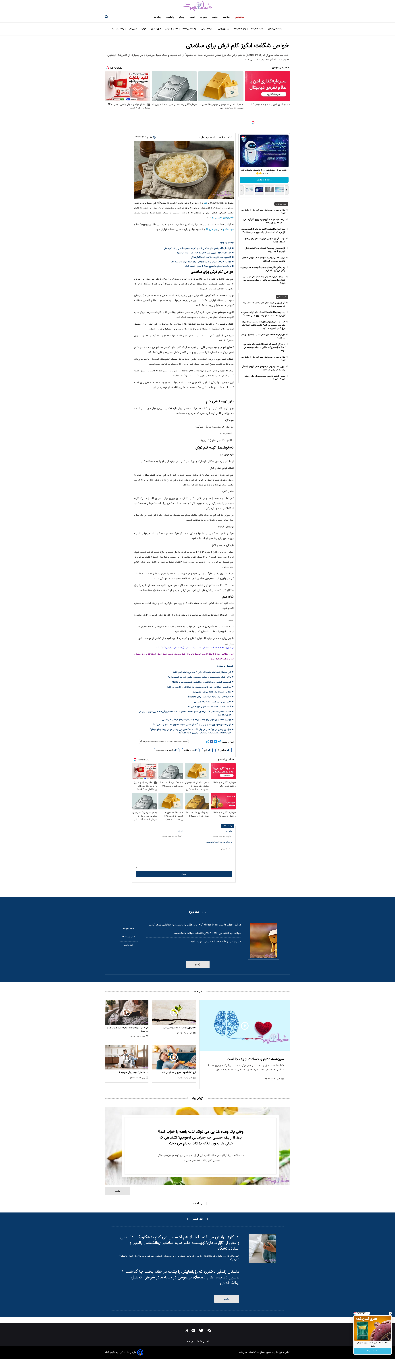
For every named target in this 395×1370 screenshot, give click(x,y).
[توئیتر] (215, 742)
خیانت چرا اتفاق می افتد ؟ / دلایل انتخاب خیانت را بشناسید (207, 933)
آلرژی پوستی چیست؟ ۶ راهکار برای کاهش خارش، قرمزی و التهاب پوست (264, 250)
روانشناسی (239, 17)
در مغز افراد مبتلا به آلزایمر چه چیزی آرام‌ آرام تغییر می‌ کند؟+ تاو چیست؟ (264, 221)
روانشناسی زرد (118, 28)
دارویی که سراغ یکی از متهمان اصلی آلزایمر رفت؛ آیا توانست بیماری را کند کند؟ (263, 259)
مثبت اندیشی (207, 28)
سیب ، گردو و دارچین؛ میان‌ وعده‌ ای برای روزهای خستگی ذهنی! (265, 240)
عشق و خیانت (257, 28)
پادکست (170, 17)
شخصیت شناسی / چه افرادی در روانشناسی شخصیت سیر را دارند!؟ (201, 682)
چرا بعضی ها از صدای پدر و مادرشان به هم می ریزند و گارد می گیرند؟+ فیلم (262, 269)
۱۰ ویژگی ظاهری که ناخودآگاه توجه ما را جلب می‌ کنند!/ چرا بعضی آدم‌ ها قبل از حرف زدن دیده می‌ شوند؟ (264, 280)
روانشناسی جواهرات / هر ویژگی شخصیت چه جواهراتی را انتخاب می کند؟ (199, 687)
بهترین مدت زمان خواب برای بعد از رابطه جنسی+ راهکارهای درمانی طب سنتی (196, 719)
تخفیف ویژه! (372, 1350)
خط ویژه (194, 912)
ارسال (183, 874)
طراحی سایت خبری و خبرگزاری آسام (120, 1352)
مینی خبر (133, 28)
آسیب (192, 17)
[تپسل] (253, 122)
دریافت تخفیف (264, 180)
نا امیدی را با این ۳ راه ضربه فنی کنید (179, 1027)
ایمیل (180, 831)
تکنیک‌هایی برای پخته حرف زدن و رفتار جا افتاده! (209, 696)
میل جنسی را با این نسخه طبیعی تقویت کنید (215, 942)
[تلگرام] (219, 742)
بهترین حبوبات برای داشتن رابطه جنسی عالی (211, 692)
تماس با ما (203, 1341)
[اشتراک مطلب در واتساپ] (207, 742)
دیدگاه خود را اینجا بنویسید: (219, 842)
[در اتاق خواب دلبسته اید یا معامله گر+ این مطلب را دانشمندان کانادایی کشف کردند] (263, 940)
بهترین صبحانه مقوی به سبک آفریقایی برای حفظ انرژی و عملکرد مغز (201, 261)
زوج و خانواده (240, 28)
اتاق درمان (156, 28)
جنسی (215, 17)
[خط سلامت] (197, 6)
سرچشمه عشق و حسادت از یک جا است (255, 1059)
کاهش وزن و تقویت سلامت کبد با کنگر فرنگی (211, 257)
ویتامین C (211, 229)
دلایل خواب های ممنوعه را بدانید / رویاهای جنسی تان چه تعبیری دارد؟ (199, 677)
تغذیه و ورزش (172, 28)
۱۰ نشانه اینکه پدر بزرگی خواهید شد (132, 1072)
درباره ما (190, 1341)
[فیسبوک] (211, 742)
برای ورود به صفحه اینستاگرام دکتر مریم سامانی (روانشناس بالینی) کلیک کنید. (194, 648)
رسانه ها (158, 17)
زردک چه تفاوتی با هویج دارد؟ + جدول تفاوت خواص (207, 266)
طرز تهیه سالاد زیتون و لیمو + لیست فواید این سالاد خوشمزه (204, 252)
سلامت (226, 17)
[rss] (209, 1331)
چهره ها (204, 17)
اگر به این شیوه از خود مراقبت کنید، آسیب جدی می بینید (127, 1029)
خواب (144, 28)
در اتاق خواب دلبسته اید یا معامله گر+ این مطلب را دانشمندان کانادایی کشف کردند (195, 925)
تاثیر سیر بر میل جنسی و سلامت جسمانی (212, 701)
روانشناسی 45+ (190, 28)
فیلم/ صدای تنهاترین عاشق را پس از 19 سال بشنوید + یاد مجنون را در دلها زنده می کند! (192, 724)
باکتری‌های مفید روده (223, 218)
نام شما (228, 831)
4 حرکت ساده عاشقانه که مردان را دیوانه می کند (209, 706)
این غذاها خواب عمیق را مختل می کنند (179, 1072)
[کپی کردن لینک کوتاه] (162, 741)
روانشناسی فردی (275, 28)
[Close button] (390, 1313)
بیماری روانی (224, 28)
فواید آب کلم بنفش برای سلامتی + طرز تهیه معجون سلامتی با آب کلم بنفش (197, 248)
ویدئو (182, 17)
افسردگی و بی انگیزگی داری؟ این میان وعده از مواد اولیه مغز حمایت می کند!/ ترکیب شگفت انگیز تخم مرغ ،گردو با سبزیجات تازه (263, 325)
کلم (205, 203)
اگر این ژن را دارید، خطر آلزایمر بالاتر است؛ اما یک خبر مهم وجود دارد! (264, 304)
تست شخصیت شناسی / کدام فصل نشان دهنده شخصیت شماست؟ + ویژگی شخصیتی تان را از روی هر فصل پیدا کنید (185, 713)
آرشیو (197, 965)
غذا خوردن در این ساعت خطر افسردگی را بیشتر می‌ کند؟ (263, 211)
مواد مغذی (228, 229)
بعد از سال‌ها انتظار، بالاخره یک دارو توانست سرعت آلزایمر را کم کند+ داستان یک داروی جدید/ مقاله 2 (263, 230)
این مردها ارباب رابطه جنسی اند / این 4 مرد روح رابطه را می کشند (202, 672)
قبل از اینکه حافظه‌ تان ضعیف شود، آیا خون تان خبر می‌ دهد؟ (263, 336)
